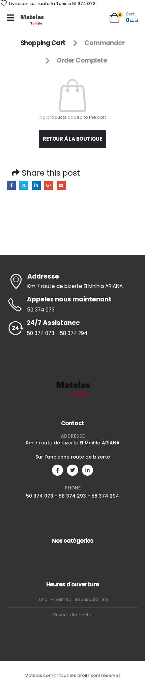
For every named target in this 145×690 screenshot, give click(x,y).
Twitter (23, 185)
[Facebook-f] (57, 470)
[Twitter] (72, 470)
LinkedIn (36, 185)
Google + (48, 185)
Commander (104, 43)
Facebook (11, 185)
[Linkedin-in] (87, 470)
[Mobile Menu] (10, 17)
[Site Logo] (32, 19)
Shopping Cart (43, 43)
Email (61, 185)
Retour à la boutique (72, 138)
